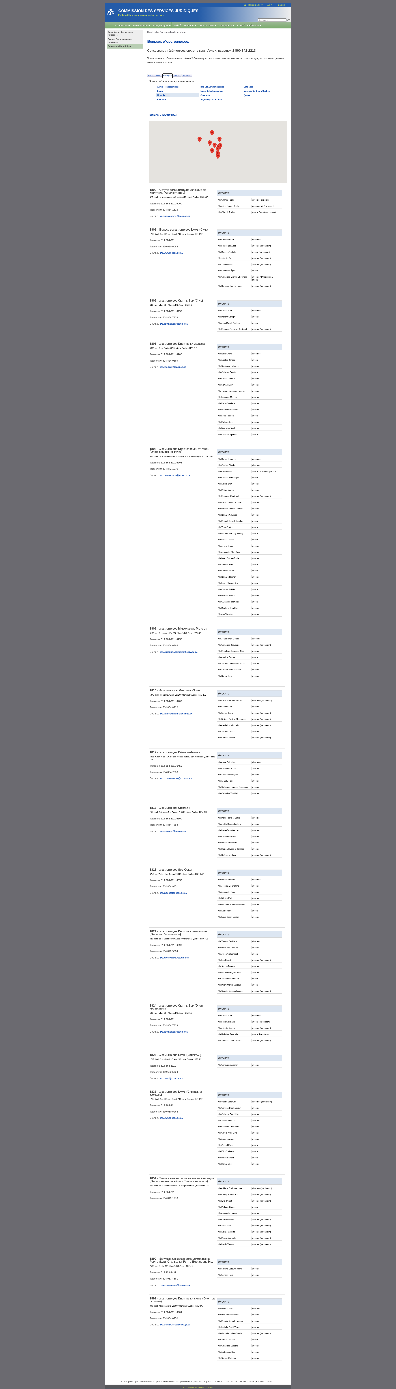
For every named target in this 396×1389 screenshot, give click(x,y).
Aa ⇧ (270, 5)
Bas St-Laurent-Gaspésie (212, 87)
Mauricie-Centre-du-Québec (257, 91)
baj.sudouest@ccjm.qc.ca (173, 893)
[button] (215, 145)
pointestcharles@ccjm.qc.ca (175, 1285)
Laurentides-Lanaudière (211, 91)
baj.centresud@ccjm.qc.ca (174, 323)
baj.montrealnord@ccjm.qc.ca (176, 713)
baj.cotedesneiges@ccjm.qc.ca (176, 778)
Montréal (161, 95)
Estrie (160, 91)
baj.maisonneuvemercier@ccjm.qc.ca (179, 652)
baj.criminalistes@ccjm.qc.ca (175, 475)
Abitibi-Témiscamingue (168, 87)
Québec (247, 95)
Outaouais (205, 95)
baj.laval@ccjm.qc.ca (171, 252)
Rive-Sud (161, 99)
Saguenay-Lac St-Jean (211, 99)
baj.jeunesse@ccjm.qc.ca (173, 367)
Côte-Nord (248, 87)
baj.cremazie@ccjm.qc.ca (173, 831)
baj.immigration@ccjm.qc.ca (174, 957)
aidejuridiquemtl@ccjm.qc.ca (175, 216)
